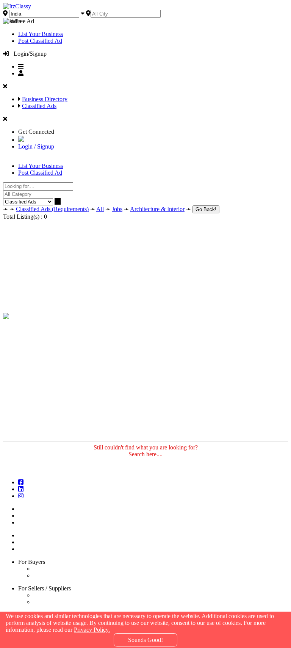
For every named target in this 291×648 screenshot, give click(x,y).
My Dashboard (38, 542)
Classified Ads (39, 106)
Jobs (117, 209)
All (100, 209)
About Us (31, 515)
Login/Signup (28, 53)
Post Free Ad (18, 21)
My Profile (32, 549)
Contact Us (33, 522)
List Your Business (40, 34)
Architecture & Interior (157, 209)
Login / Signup (36, 146)
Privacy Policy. (92, 629)
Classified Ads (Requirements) (52, 209)
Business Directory (44, 99)
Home (27, 509)
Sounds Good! (145, 640)
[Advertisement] (145, 262)
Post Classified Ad (40, 41)
